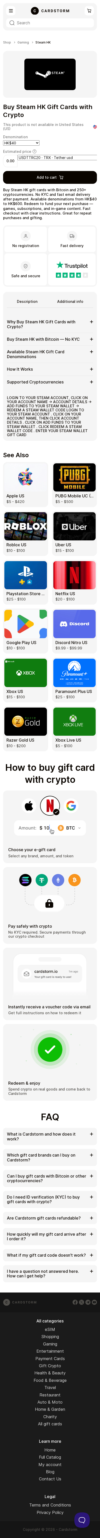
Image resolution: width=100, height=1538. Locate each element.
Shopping (50, 1336)
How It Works (20, 369)
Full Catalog (50, 1457)
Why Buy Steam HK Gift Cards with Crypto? (41, 324)
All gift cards (50, 1423)
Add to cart (47, 177)
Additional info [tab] (70, 301)
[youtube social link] (94, 1302)
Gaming (23, 42)
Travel (50, 1387)
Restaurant (50, 1394)
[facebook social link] (75, 1302)
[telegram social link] (88, 1302)
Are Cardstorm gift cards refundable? (44, 1218)
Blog (50, 1471)
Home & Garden (50, 1409)
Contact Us (50, 1478)
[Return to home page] (50, 10)
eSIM (50, 1329)
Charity (50, 1416)
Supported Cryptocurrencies (35, 382)
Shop (7, 42)
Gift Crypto (50, 1365)
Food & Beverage (50, 1380)
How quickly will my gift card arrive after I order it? (46, 1236)
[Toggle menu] (10, 10)
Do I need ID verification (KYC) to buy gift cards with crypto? (43, 1199)
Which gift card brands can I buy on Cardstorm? (41, 1157)
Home (50, 1449)
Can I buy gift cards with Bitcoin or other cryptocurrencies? (46, 1178)
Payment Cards (50, 1358)
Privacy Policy (50, 1512)
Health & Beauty (50, 1372)
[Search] (12, 23)
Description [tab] (27, 301)
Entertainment (50, 1351)
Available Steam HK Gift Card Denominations (35, 354)
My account (50, 1464)
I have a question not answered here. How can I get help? (43, 1273)
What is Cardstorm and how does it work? (41, 1136)
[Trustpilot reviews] (72, 269)
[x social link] (81, 1302)
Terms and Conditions (50, 1505)
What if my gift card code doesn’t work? (46, 1255)
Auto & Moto (50, 1402)
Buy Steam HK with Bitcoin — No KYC (43, 339)
